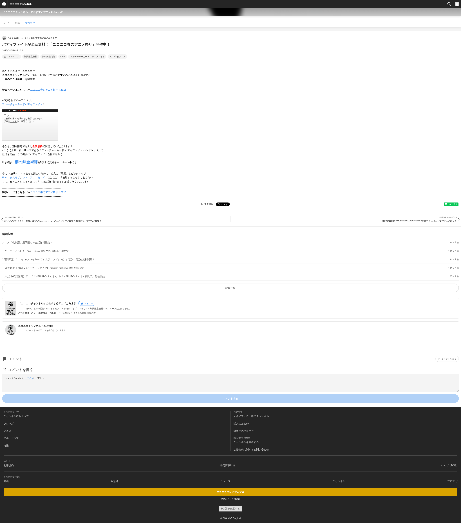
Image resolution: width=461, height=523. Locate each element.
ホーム (6, 23)
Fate (4, 177)
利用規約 (9, 465)
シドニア (28, 177)
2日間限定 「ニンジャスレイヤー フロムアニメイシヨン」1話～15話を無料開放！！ (49, 259)
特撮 (6, 445)
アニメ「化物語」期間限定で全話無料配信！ (27, 242)
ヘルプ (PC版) (449, 465)
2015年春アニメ (118, 56)
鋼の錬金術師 (48, 56)
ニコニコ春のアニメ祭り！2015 (48, 89)
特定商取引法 (227, 465)
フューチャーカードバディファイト (87, 56)
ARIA (62, 56)
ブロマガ (30, 23)
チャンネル (339, 481)
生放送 (114, 481)
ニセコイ (40, 177)
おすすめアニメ (11, 56)
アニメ (7, 430)
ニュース (225, 481)
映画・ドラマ (11, 438)
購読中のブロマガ (244, 430)
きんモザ (15, 177)
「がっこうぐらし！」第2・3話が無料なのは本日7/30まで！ (36, 251)
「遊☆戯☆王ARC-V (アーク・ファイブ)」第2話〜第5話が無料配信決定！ (44, 268)
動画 (17, 23)
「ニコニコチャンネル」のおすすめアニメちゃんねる (33, 12)
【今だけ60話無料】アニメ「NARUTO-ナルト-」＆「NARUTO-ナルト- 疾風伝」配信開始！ (54, 276)
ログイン (28, 378)
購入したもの (241, 423)
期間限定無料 (30, 56)
